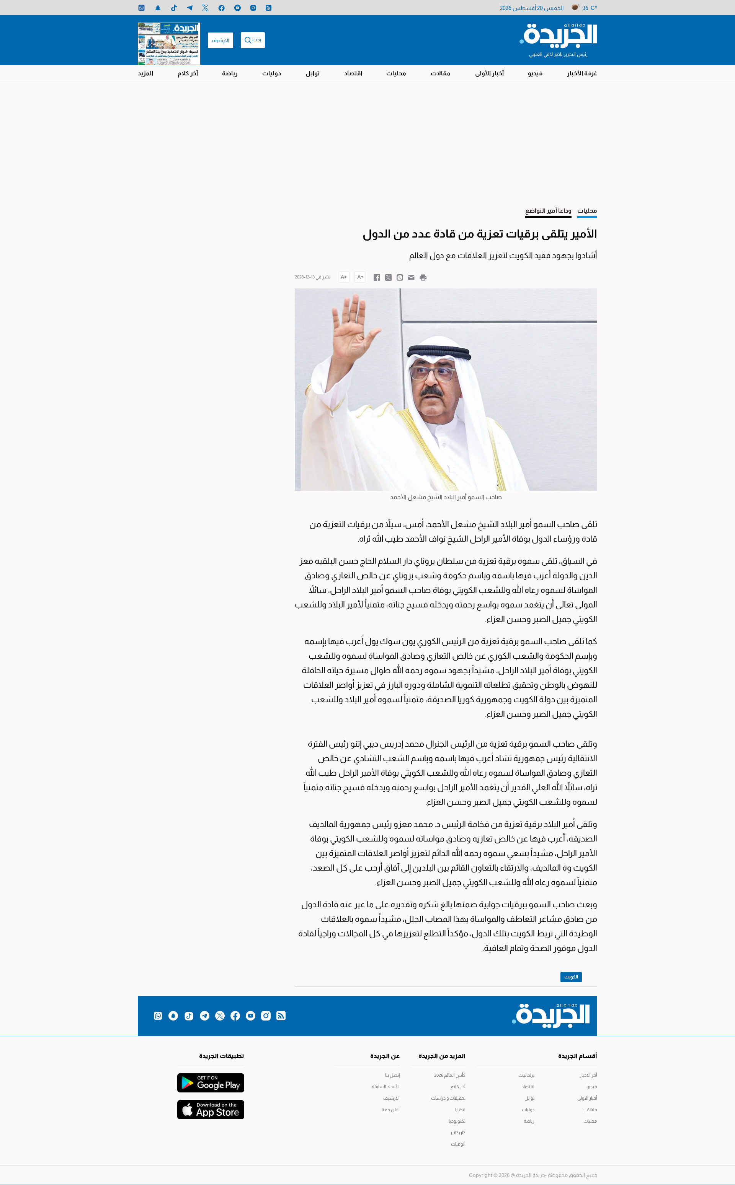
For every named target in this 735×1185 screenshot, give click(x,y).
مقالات (441, 73)
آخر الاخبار (588, 1075)
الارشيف (220, 40)
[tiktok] (174, 7)
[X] (205, 7)
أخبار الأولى (489, 73)
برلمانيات (526, 1075)
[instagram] (253, 7)
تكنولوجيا (457, 1121)
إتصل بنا (392, 1075)
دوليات (271, 73)
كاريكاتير (458, 1132)
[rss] (268, 7)
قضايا (460, 1109)
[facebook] (221, 7)
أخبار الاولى (587, 1098)
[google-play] (210, 1079)
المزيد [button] (145, 73)
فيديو (535, 73)
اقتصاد (353, 73)
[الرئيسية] (558, 35)
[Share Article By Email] (411, 277)
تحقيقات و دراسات (448, 1098)
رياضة (230, 73)
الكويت (571, 977)
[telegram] (190, 7)
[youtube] (237, 7)
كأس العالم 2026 (450, 1075)
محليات (396, 73)
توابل (312, 73)
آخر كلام (188, 73)
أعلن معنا (391, 1109)
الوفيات (458, 1144)
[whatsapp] (141, 7)
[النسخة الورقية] (169, 40)
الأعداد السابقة (386, 1086)
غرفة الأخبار (582, 73)
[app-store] (210, 1105)
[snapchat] (158, 7)
